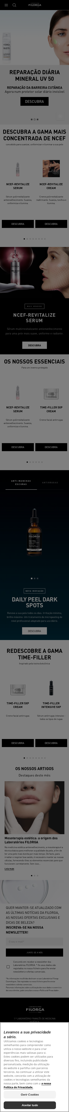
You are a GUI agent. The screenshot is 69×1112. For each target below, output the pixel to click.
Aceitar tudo (30, 1105)
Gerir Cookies (30, 1094)
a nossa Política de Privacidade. (27, 1085)
